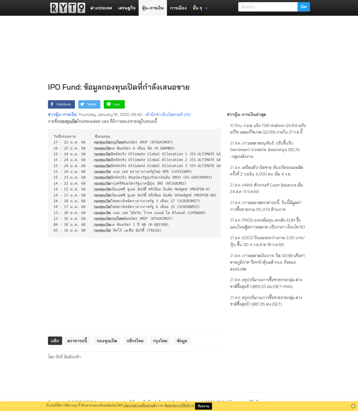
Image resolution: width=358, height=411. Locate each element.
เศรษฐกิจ (126, 7)
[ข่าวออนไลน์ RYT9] (66, 8)
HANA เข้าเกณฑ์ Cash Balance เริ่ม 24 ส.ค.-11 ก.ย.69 (266, 188)
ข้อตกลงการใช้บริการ (179, 405)
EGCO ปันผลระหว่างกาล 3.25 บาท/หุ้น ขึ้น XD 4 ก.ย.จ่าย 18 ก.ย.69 (267, 241)
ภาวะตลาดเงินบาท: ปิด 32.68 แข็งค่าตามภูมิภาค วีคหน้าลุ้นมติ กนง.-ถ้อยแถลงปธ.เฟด (267, 262)
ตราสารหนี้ (77, 340)
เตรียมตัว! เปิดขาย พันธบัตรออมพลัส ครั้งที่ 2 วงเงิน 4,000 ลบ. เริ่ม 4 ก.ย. (266, 171)
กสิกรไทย (135, 340)
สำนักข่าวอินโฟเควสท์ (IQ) (168, 114)
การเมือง (178, 7)
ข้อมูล (182, 340)
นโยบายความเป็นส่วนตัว (140, 405)
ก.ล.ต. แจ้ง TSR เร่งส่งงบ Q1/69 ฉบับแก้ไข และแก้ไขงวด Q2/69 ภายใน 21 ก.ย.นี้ (268, 129)
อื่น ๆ (197, 7)
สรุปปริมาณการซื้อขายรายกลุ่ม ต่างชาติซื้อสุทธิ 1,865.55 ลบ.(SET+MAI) (266, 283)
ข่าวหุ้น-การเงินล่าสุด (246, 114)
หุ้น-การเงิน (153, 7)
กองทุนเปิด (68, 121)
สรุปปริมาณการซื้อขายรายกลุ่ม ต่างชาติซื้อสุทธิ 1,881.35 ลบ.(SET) (266, 301)
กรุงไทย (117, 142)
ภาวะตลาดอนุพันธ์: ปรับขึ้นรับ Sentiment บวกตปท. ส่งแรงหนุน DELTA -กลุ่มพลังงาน (265, 149)
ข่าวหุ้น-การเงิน (62, 114)
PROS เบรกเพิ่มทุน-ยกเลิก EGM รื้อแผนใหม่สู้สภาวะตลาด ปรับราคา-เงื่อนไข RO (267, 223)
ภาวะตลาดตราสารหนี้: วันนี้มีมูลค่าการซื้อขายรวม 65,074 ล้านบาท (265, 206)
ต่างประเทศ (101, 7)
